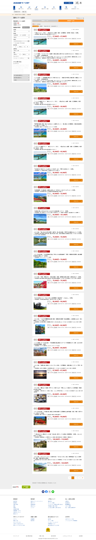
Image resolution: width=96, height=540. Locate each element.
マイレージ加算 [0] (24, 67)
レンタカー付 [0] (17, 67)
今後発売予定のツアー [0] (18, 72)
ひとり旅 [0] (16, 65)
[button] (68, 3)
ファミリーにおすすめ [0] (18, 69)
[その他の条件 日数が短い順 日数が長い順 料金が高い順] (54, 26)
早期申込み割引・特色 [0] (23, 65)
